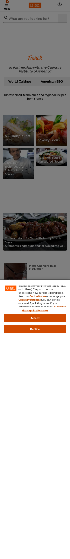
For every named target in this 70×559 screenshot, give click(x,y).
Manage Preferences (35, 310)
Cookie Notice (38, 296)
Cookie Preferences (29, 299)
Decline (35, 329)
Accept (35, 318)
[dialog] (35, 419)
